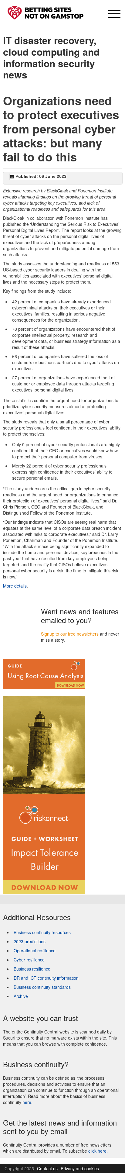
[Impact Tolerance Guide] (44, 791)
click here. (98, 1151)
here (26, 1102)
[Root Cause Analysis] (44, 673)
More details (15, 586)
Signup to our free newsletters (70, 634)
